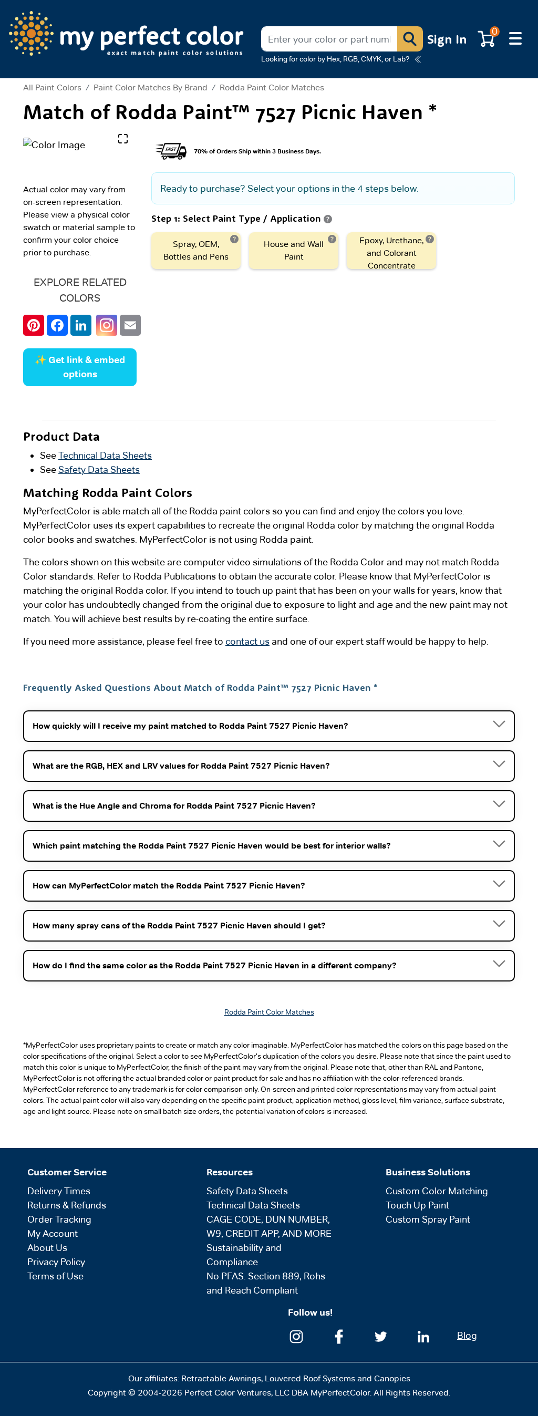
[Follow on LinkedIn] (423, 1335)
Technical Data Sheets (105, 455)
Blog (467, 1335)
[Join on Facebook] (338, 1335)
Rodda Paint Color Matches (272, 87)
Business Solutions (428, 1172)
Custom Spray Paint (428, 1219)
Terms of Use (55, 1275)
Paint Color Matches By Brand (151, 87)
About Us (47, 1247)
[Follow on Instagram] (296, 1335)
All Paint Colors (52, 87)
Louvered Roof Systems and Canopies (337, 1378)
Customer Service (67, 1172)
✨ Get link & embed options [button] (80, 367)
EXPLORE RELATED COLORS (80, 290)
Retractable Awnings (221, 1378)
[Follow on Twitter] (381, 1335)
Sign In (447, 39)
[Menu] (515, 38)
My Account (52, 1233)
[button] (410, 38)
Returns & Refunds (66, 1205)
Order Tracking (59, 1219)
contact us (247, 641)
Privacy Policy (56, 1261)
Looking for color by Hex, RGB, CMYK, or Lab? (335, 59)
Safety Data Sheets (99, 469)
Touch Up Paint (417, 1205)
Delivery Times (58, 1190)
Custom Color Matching (437, 1190)
